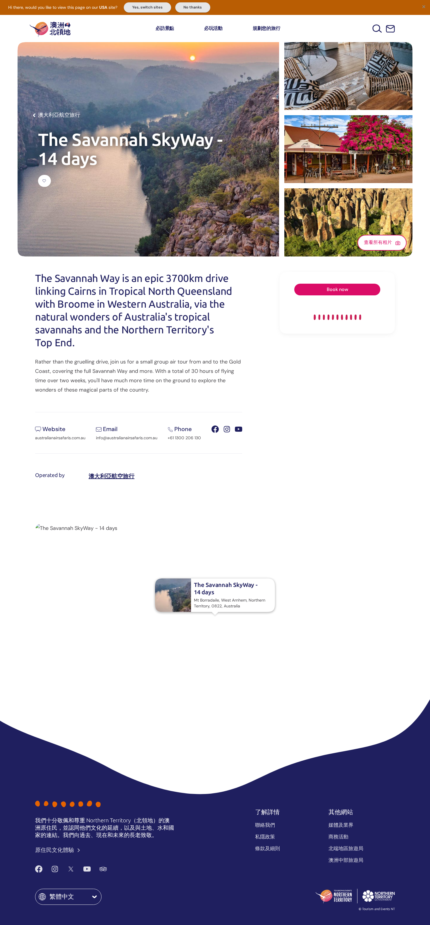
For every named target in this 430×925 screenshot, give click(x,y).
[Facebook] (38, 869)
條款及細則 (267, 848)
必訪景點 (165, 28)
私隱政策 (265, 837)
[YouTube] (87, 869)
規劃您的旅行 (267, 28)
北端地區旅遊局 (345, 848)
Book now (337, 289)
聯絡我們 (265, 825)
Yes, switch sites (147, 7)
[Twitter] (71, 869)
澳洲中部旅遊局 (345, 860)
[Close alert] (423, 6)
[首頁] (50, 28)
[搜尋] (377, 28)
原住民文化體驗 (55, 850)
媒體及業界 (340, 825)
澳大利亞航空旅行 (112, 476)
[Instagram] (55, 869)
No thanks (192, 7)
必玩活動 (213, 28)
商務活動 (338, 837)
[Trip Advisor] (103, 869)
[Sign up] (390, 29)
